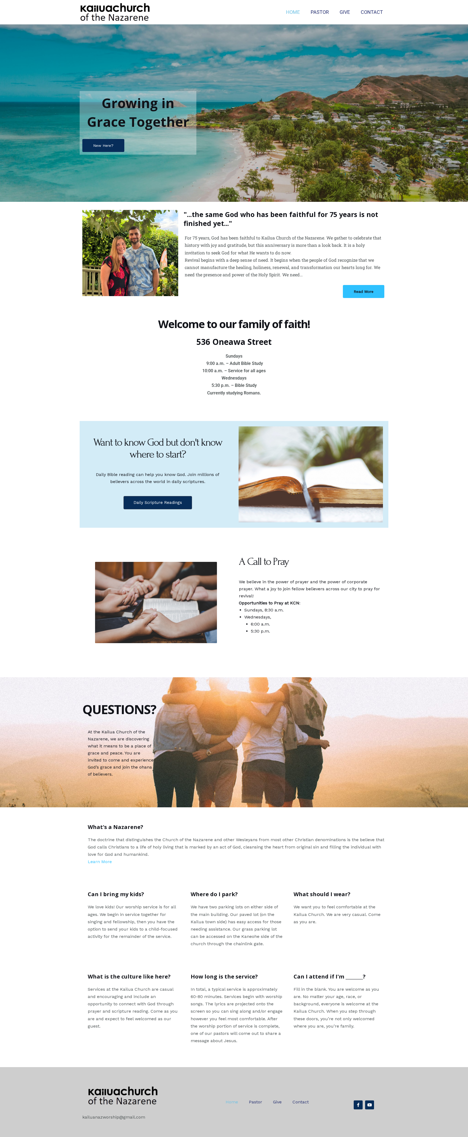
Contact (372, 12)
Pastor (320, 12)
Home (293, 12)
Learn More (100, 861)
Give (345, 12)
